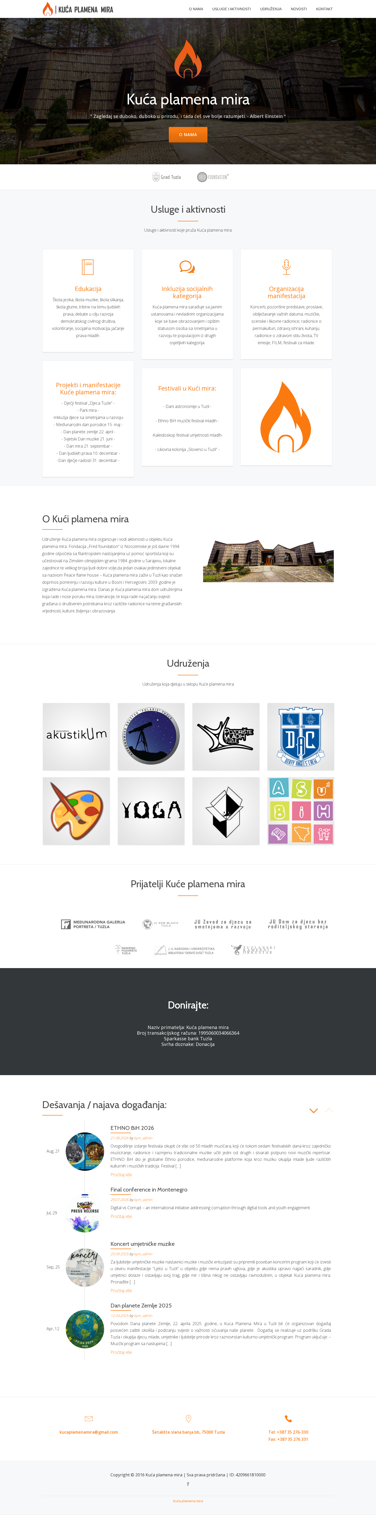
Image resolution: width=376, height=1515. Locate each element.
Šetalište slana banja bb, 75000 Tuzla (188, 1432)
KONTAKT (324, 9)
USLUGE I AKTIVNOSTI (231, 9)
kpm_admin (143, 1137)
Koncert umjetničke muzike (142, 1243)
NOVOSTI (299, 9)
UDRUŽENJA (271, 9)
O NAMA (196, 9)
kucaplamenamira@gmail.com (89, 1432)
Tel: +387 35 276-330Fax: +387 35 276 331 (288, 1435)
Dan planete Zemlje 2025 (141, 1305)
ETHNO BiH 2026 (132, 1127)
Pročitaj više (121, 1174)
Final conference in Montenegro (148, 1189)
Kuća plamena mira (188, 1501)
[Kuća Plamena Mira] (78, 9)
